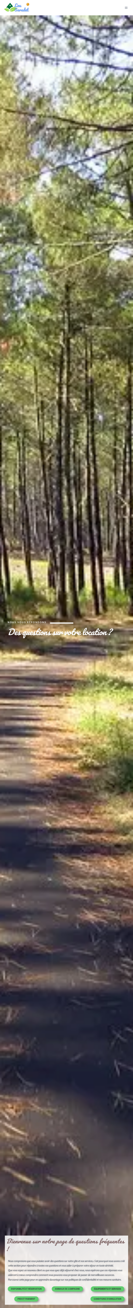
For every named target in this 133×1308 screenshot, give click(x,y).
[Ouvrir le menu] (126, 7)
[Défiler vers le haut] (124, 1296)
